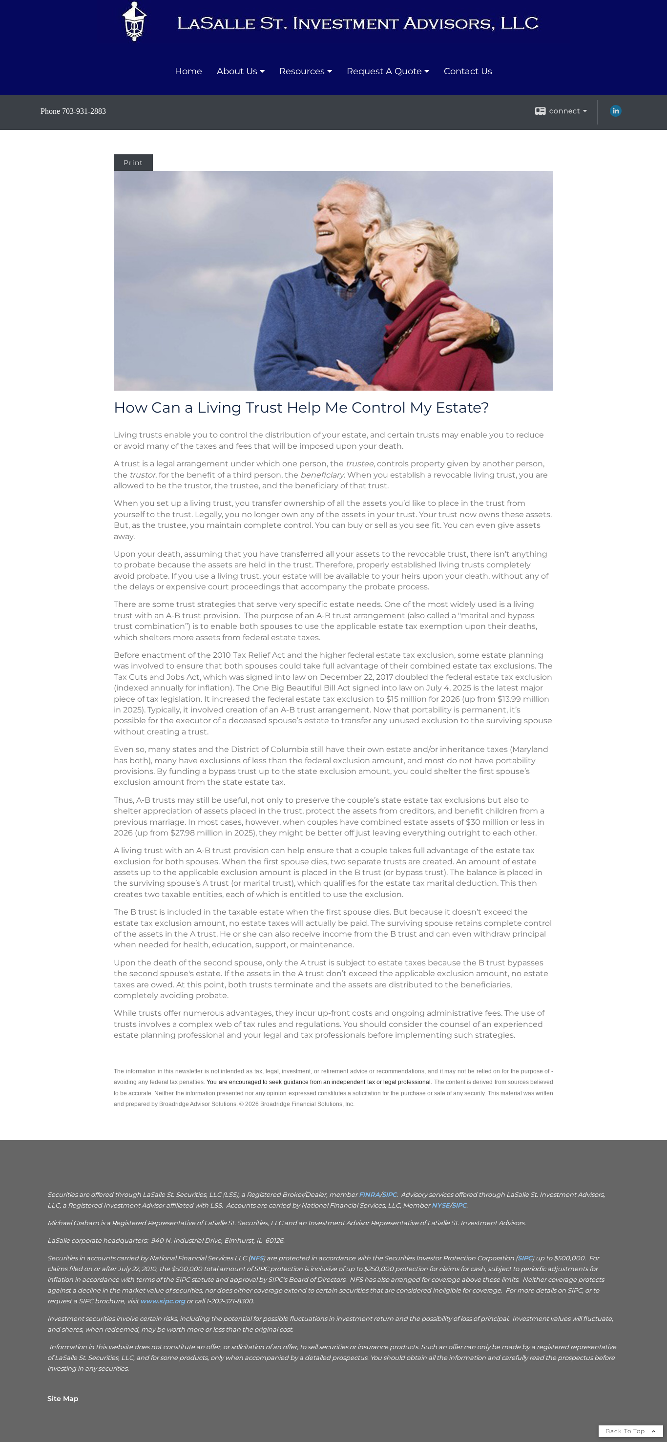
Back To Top (626, 1431)
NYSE (441, 1205)
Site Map (63, 1398)
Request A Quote (384, 71)
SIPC (389, 1194)
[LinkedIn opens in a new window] (616, 114)
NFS (256, 1258)
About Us (237, 71)
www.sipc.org (162, 1301)
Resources (302, 71)
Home (188, 71)
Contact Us (468, 71)
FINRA (369, 1194)
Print (133, 162)
